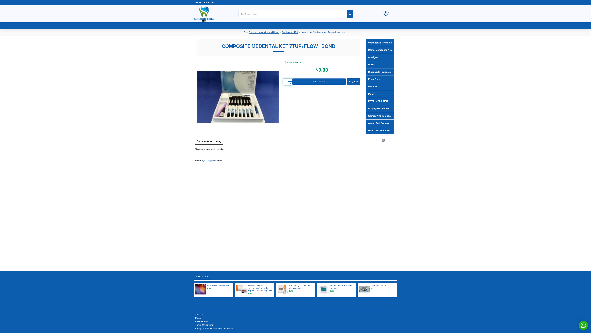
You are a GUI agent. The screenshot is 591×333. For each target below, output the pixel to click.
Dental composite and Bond (264, 32)
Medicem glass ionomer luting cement (300, 286)
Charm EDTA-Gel (378, 285)
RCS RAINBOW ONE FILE (218, 285)
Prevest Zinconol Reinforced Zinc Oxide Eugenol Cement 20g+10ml (260, 288)
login (203, 160)
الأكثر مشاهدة (201, 276)
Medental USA (290, 32)
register (211, 160)
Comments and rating (209, 141)
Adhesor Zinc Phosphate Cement (341, 286)
